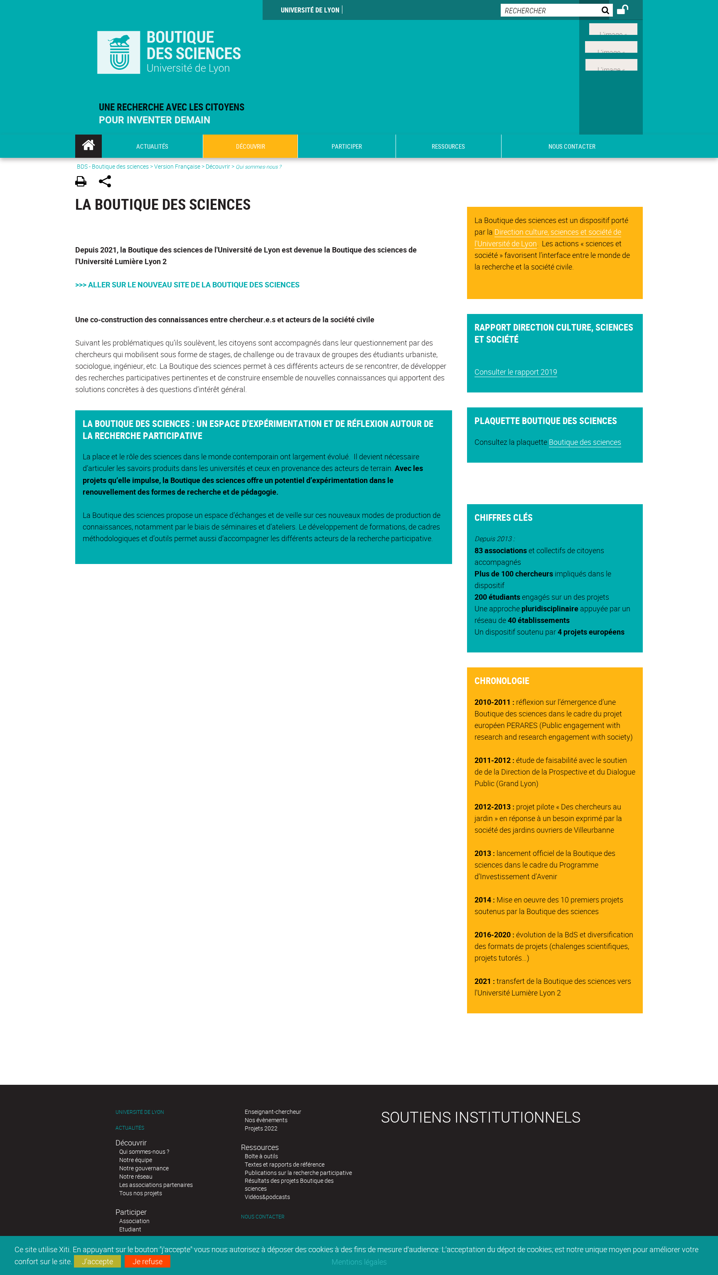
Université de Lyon (310, 10)
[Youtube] (611, 46)
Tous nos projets (140, 1193)
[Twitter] (613, 28)
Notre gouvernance (144, 1168)
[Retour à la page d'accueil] (169, 50)
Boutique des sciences (585, 442)
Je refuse (147, 1261)
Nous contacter (263, 1216)
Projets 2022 (261, 1128)
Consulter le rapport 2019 (516, 372)
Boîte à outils (261, 1156)
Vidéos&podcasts (267, 1197)
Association (134, 1221)
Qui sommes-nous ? (144, 1151)
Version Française (177, 166)
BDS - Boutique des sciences (113, 166)
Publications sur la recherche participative (298, 1173)
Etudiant (130, 1229)
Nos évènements (266, 1120)
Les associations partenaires (156, 1185)
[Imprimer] (83, 182)
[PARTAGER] (108, 182)
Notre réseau (135, 1176)
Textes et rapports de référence (285, 1164)
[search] (557, 10)
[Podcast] (611, 64)
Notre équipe (135, 1160)
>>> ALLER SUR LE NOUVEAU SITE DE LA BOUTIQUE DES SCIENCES (187, 284)
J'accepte (97, 1261)
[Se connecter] (628, 11)
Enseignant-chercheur (273, 1112)
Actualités (130, 1127)
